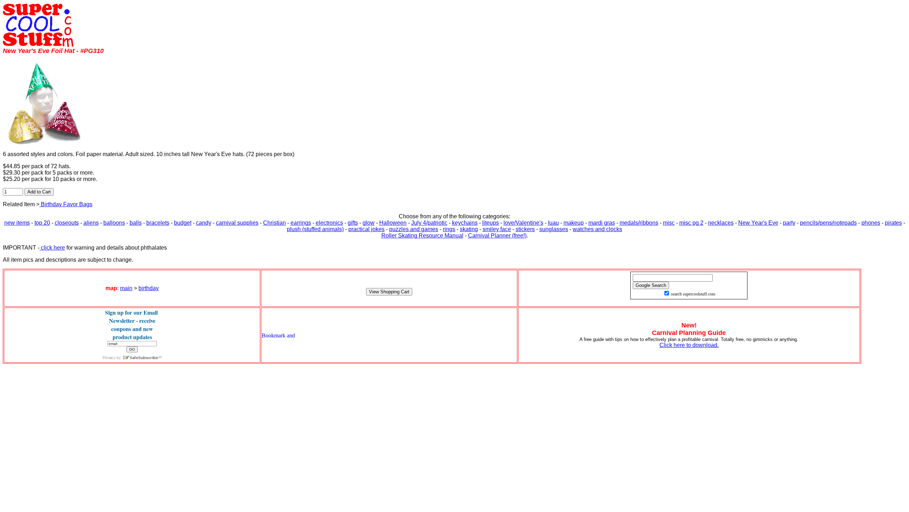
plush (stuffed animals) (315, 229)
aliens (91, 223)
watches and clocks (597, 229)
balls (136, 223)
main (126, 288)
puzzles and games (413, 229)
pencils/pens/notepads (828, 223)
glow (369, 223)
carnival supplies (237, 223)
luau (553, 223)
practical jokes (366, 229)
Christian (274, 223)
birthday (148, 288)
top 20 (42, 223)
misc (669, 223)
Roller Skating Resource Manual (422, 236)
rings (449, 229)
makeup (574, 223)
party (789, 223)
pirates (893, 223)
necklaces (721, 223)
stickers (525, 229)
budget (182, 223)
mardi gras (601, 223)
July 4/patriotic (429, 223)
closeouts (67, 223)
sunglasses (553, 229)
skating (469, 229)
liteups (490, 223)
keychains (465, 223)
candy (203, 223)
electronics (329, 223)
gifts (353, 223)
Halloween (393, 223)
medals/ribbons (639, 223)
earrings (300, 223)
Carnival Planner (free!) (497, 236)
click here (52, 248)
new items (17, 223)
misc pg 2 (691, 223)
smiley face (497, 229)
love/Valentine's (523, 223)
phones (870, 223)
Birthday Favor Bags (65, 204)
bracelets (157, 223)
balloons (114, 223)
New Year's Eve (758, 223)
